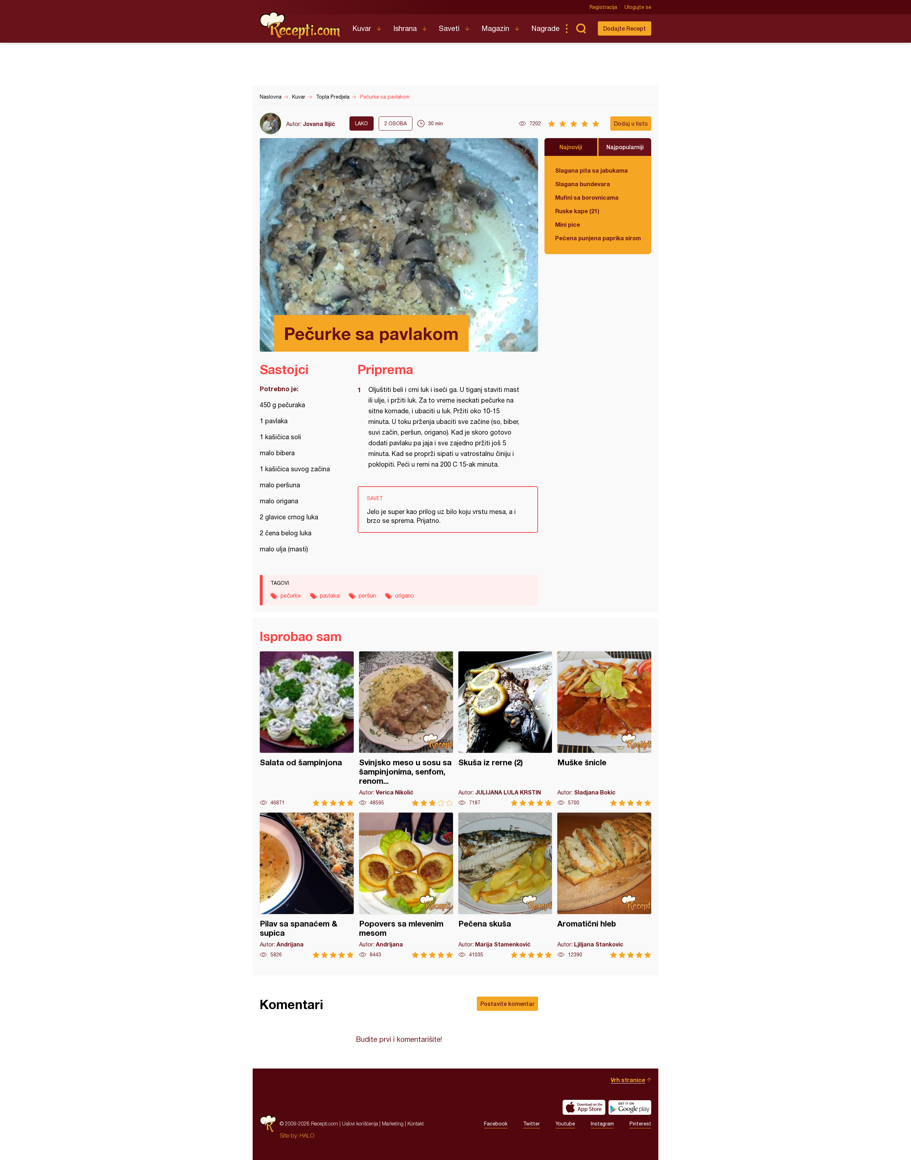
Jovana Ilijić (319, 123)
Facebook (495, 1124)
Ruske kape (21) (577, 211)
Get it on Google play (630, 1107)
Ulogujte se (638, 7)
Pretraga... (581, 28)
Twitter (531, 1124)
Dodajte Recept (624, 28)
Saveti (449, 28)
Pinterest (640, 1124)
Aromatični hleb (604, 885)
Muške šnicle (604, 728)
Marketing (393, 1123)
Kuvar (361, 28)
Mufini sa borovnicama (586, 197)
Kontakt (415, 1123)
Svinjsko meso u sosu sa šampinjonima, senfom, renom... (406, 728)
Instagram (602, 1124)
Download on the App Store (584, 1107)
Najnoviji (570, 146)
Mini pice (567, 224)
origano (404, 595)
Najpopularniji (625, 146)
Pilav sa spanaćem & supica (307, 885)
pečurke (290, 595)
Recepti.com (301, 26)
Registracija (603, 7)
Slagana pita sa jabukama (591, 170)
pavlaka (329, 595)
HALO (307, 1135)
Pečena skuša (505, 885)
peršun (367, 595)
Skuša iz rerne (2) (505, 728)
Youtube (565, 1124)
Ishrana (405, 28)
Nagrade (545, 28)
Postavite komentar (507, 1003)
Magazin (495, 28)
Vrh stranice (628, 1079)
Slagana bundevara (582, 183)
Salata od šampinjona (307, 728)
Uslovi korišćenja (360, 1123)
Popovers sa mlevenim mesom (406, 885)
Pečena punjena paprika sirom (598, 238)
